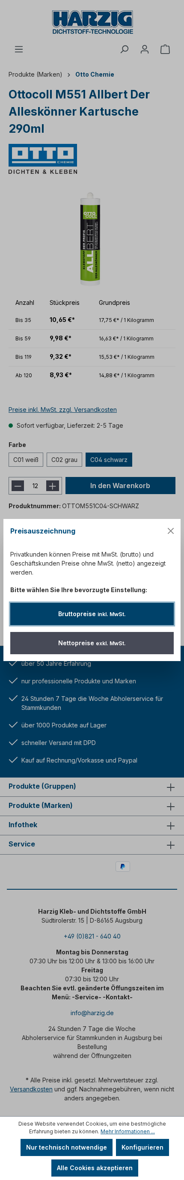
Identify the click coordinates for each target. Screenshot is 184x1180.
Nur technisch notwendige (66, 1147)
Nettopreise (92, 643)
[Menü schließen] (170, 530)
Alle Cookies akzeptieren (95, 1167)
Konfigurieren (142, 1147)
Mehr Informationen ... (128, 1131)
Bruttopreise (92, 613)
